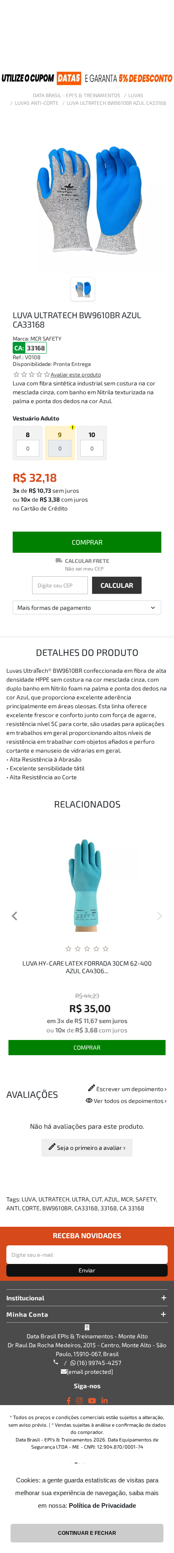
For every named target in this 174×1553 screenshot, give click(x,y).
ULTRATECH (53, 1199)
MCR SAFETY (45, 338)
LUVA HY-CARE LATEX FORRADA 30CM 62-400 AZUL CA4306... (87, 966)
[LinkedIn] (104, 1400)
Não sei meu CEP (84, 568)
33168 (109, 1208)
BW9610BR (57, 1208)
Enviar (87, 1270)
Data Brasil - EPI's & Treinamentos (76, 95)
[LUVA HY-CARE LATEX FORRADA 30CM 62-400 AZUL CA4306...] (87, 879)
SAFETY (146, 1199)
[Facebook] (69, 1400)
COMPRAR (87, 542)
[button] (14, 917)
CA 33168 (132, 1208)
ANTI (12, 1208)
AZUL (111, 1199)
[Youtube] (92, 1400)
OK (117, 585)
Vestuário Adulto (36, 418)
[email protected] (90, 1371)
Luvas (135, 95)
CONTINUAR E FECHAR (87, 1533)
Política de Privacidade (102, 1505)
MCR (127, 1199)
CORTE (31, 1208)
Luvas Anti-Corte (37, 103)
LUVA (29, 1199)
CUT (97, 1199)
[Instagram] (79, 1400)
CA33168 (86, 1208)
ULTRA (80, 1199)
